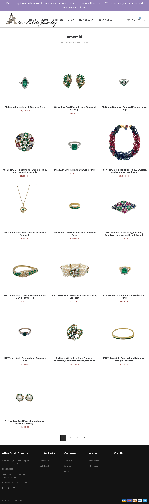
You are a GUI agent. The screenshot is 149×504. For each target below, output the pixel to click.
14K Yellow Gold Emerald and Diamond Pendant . (25, 233)
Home (61, 42)
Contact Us (44, 461)
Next (85, 438)
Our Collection (73, 42)
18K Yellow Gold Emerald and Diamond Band (74, 233)
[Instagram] (8, 488)
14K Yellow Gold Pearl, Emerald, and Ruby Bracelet (74, 296)
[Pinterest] (14, 488)
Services (67, 466)
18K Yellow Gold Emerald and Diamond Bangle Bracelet (124, 359)
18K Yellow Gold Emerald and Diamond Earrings (74, 108)
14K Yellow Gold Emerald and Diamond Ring (124, 296)
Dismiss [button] (83, 7)
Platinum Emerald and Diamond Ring (25, 107)
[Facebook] (2, 487)
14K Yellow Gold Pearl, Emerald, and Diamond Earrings (24, 422)
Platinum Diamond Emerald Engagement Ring (124, 108)
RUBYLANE (44, 466)
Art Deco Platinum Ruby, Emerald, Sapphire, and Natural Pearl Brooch (124, 233)
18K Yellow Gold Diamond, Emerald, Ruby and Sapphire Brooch (24, 171)
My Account (94, 466)
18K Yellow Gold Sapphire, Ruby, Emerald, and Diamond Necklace (124, 171)
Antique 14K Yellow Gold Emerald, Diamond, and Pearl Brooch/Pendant (74, 359)
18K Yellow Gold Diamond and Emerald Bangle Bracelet (25, 296)
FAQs (66, 471)
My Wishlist (94, 461)
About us (68, 461)
